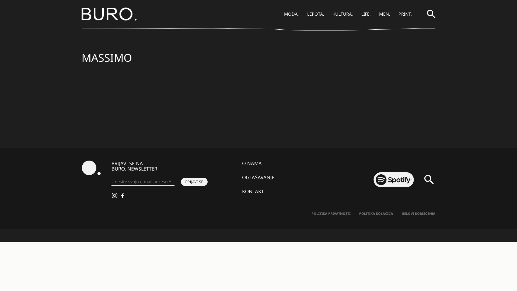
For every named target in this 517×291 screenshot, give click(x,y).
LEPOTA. (315, 14)
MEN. (384, 14)
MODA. (291, 14)
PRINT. (405, 14)
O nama (252, 163)
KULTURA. (343, 14)
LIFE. (366, 14)
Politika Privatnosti (331, 213)
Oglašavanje (258, 177)
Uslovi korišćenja (418, 213)
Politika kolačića (376, 213)
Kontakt (253, 191)
